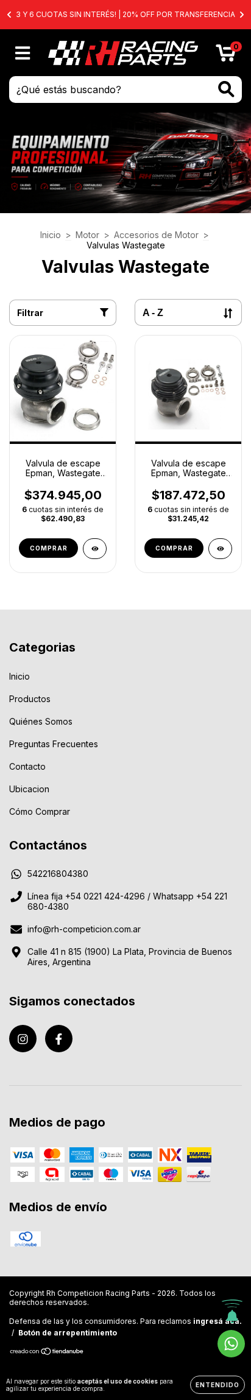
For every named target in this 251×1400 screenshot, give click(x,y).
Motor (87, 235)
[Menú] (23, 53)
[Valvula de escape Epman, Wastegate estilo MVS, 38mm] (220, 548)
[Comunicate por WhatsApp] (231, 1343)
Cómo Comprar (39, 811)
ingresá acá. (217, 1321)
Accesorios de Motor (156, 235)
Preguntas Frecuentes (53, 744)
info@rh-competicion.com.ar (84, 929)
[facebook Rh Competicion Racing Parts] (58, 1038)
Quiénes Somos (40, 721)
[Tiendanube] (47, 1352)
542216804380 (57, 873)
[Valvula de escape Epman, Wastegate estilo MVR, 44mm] (95, 548)
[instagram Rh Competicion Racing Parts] (23, 1038)
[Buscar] (226, 89)
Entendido (217, 1384)
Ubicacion (29, 789)
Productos (30, 699)
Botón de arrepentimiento (67, 1332)
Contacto (27, 766)
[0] (226, 56)
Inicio (50, 235)
